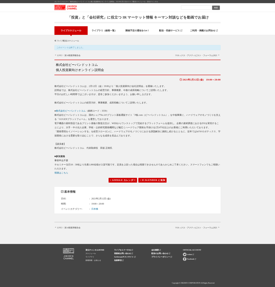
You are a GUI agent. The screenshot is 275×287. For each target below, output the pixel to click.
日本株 (94, 209)
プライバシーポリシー (160, 257)
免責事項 (118, 260)
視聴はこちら (61, 173)
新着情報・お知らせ (93, 260)
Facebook (191, 259)
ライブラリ (90, 257)
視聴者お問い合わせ (122, 253)
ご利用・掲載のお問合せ (203, 30)
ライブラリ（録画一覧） (104, 30)
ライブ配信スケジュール (67, 41)
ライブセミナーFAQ (122, 250)
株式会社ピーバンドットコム (71, 111)
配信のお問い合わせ (160, 253)
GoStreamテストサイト (124, 257)
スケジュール (91, 253)
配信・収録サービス (169, 30)
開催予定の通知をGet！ (137, 30)
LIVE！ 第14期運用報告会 (68, 55)
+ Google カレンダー (123, 180)
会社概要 (155, 250)
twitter (189, 254)
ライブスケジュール (71, 30)
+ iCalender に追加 (152, 180)
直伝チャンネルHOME (95, 250)
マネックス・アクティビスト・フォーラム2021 (196, 55)
